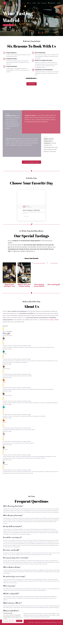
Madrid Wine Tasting (20, 3)
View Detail (28, 216)
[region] (13, 617)
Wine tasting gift (53, 284)
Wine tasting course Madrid (38, 285)
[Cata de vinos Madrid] (7, 3)
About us (29, 3)
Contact (34, 3)
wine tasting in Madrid (52, 319)
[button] (40, 193)
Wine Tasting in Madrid (32, 210)
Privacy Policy (31, 622)
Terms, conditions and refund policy (49, 622)
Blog (39, 3)
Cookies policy (38, 622)
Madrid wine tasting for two (9, 285)
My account (43, 3)
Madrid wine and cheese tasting (24, 285)
